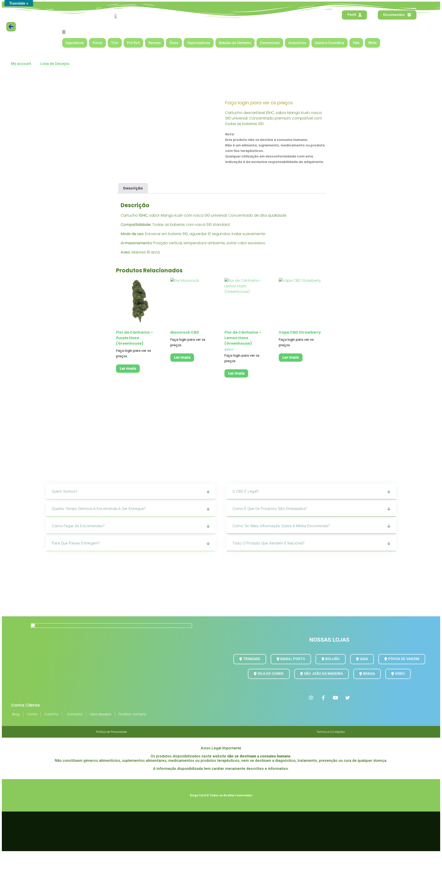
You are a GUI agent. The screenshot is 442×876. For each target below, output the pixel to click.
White (372, 43)
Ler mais (128, 368)
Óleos (173, 43)
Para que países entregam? (76, 543)
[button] (221, 32)
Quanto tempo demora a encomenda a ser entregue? (99, 508)
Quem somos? (65, 491)
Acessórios (297, 43)
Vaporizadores (198, 43)
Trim (114, 43)
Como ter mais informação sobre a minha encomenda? (281, 526)
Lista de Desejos (55, 63)
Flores (97, 43)
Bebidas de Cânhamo (235, 43)
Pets (356, 43)
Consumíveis (270, 43)
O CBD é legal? (246, 491)
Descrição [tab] (133, 188)
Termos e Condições (330, 732)
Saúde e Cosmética (329, 43)
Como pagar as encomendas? (78, 526)
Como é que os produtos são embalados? (270, 508)
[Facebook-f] (323, 698)
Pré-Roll (133, 43)
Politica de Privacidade (111, 732)
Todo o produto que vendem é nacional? (269, 543)
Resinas (154, 43)
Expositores (75, 43)
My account (21, 63)
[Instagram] (311, 698)
